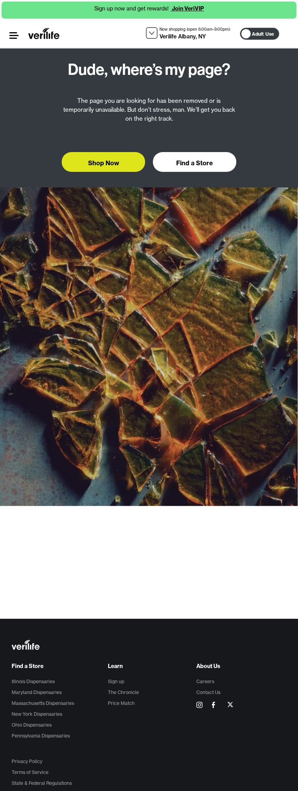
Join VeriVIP (187, 8)
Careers (205, 681)
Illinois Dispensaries (33, 681)
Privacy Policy (27, 761)
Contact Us (208, 692)
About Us (208, 666)
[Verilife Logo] (150, 646)
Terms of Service (30, 772)
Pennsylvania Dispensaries (41, 736)
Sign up (116, 681)
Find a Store (27, 666)
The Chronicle (123, 692)
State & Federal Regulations (42, 783)
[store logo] (43, 33)
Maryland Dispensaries (37, 692)
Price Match (121, 703)
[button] (14, 35)
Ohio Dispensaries (32, 725)
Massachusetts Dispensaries (43, 703)
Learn (115, 666)
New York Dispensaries (37, 714)
